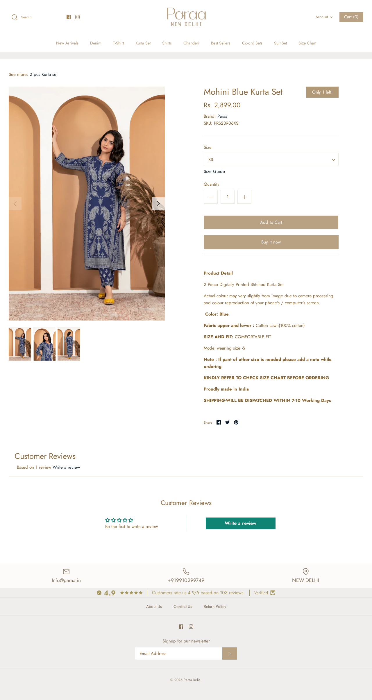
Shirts (167, 43)
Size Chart (307, 43)
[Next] (158, 203)
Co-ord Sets (252, 43)
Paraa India (192, 680)
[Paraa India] (186, 17)
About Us (154, 606)
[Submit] (229, 653)
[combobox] (271, 159)
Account (322, 16)
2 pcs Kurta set (44, 74)
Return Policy (215, 606)
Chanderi (191, 43)
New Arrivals (67, 43)
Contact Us (183, 606)
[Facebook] (69, 17)
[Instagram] (77, 17)
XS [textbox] (210, 159)
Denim (95, 43)
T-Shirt (118, 43)
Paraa (222, 116)
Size (208, 147)
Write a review (66, 467)
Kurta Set (143, 43)
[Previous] (15, 203)
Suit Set (280, 43)
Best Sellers (220, 43)
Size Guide (214, 171)
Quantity (211, 184)
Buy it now (271, 242)
